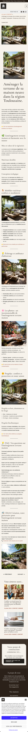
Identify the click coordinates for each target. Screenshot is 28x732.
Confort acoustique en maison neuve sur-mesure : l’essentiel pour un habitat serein (13, 630)
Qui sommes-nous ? (14, 685)
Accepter (14, 717)
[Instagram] (25, 12)
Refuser (14, 722)
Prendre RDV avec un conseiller (13, 661)
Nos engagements (14, 687)
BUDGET (14, 634)
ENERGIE (20, 608)
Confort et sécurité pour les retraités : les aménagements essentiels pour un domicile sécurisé (12, 603)
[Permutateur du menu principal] (26, 6)
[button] (25, 699)
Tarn (12, 1)
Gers (24, 1)
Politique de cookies (13, 730)
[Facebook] (23, 12)
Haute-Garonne (6, 1)
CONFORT (15, 608)
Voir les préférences (14, 726)
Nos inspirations (14, 695)
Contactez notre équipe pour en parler (13, 540)
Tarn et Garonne (18, 1)
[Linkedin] (21, 12)
